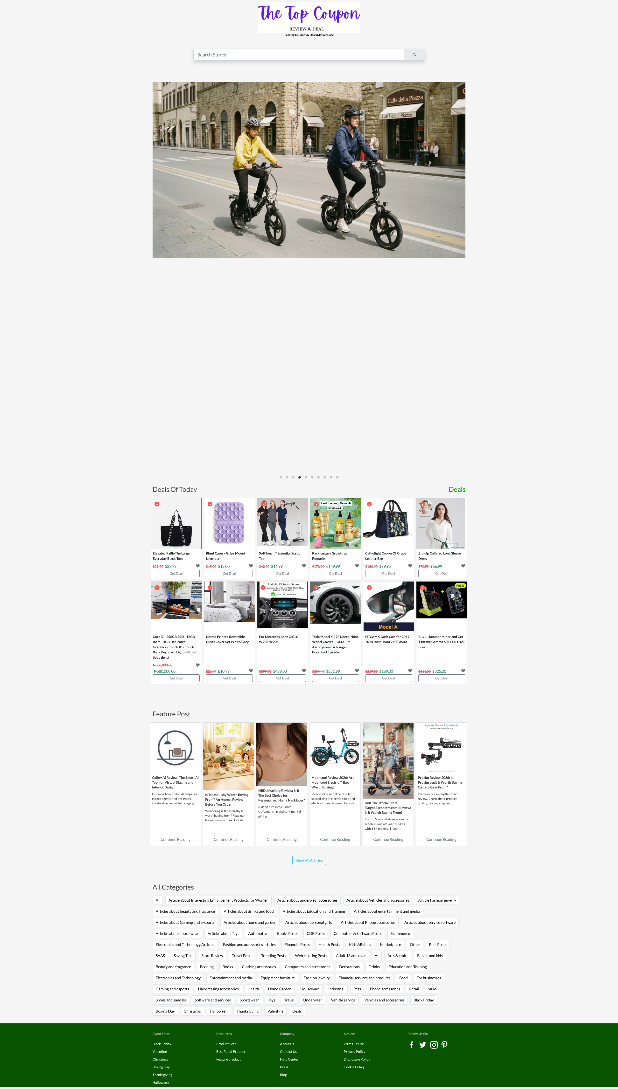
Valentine (275, 1011)
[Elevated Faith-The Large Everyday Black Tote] (176, 523)
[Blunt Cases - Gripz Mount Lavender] (229, 523)
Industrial (336, 988)
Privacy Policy (354, 1051)
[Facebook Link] (411, 1044)
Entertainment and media (231, 977)
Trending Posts (273, 955)
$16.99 (277, 566)
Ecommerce (400, 933)
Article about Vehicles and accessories (377, 900)
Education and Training (408, 966)
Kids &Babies (360, 944)
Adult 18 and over (351, 955)
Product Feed (226, 1044)
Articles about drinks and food (249, 911)
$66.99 (436, 566)
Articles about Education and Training (314, 911)
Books (228, 966)
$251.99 (333, 671)
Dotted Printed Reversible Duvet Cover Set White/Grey (227, 639)
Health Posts (329, 944)
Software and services (213, 1000)
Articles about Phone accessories (368, 922)
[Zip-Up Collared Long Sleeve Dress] (441, 523)
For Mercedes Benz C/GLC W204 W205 (278, 639)
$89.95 (385, 566)
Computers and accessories (307, 966)
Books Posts (287, 933)
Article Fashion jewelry (437, 900)
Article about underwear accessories (307, 900)
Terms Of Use (354, 1044)
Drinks (374, 966)
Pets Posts (438, 944)
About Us (287, 1044)
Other (415, 944)
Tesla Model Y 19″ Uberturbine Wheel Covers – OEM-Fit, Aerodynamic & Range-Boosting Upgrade (335, 644)
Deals (457, 489)
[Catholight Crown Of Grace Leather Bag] (388, 523)
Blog (283, 1075)
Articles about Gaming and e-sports (185, 922)
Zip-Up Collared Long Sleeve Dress (439, 556)
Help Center (289, 1059)
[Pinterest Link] (444, 1044)
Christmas (192, 1011)
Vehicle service (343, 1000)
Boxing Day (165, 1011)
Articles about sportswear (177, 933)
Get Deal (176, 573)
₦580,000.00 (165, 671)
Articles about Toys (223, 933)
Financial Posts (297, 944)
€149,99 (333, 566)
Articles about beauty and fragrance (185, 911)
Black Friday (424, 1000)
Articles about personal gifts (308, 922)
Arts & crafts (397, 955)
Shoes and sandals (171, 1000)
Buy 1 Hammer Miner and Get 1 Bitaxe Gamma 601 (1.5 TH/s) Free (441, 642)
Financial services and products (364, 977)
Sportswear (249, 1000)
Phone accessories (385, 988)
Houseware (309, 988)
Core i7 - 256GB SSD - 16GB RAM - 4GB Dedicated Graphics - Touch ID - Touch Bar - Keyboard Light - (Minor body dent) (175, 647)
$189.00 (386, 671)
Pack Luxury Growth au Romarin (330, 556)
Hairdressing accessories (218, 988)
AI (158, 900)
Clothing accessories (259, 966)
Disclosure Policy (357, 1059)
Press (284, 1067)
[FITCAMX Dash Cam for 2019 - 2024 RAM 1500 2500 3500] (388, 607)
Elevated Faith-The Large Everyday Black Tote (171, 556)
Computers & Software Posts (358, 933)
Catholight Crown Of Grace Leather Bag (385, 556)
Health (253, 988)
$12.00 (224, 566)
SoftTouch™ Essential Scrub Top (279, 556)
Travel (289, 1000)
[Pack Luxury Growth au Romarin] (335, 523)
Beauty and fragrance (173, 966)
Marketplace (390, 944)
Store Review (212, 955)
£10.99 (224, 671)
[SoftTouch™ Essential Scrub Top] (282, 523)
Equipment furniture (278, 977)
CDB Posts (316, 933)
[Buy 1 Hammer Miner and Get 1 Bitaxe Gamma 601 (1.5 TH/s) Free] (441, 607)
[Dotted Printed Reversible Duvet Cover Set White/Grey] (229, 607)
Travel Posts (242, 955)
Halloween (219, 1011)
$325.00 (439, 671)
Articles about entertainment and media (387, 911)
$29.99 (170, 566)
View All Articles (309, 860)
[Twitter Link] (423, 1044)
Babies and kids (430, 955)
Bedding (207, 966)
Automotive (258, 933)
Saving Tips (183, 955)
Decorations (349, 966)
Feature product (228, 1059)
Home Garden (279, 988)
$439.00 (280, 671)
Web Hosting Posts (311, 955)
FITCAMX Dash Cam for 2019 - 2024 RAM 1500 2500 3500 (388, 639)
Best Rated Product (230, 1051)
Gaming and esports (172, 988)
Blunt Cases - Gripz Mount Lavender (225, 556)
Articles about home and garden (250, 922)
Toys (271, 1000)
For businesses (429, 977)
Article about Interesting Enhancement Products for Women (218, 900)
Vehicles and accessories (384, 1000)
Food (403, 977)
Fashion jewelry (317, 977)
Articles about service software (430, 922)
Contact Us (288, 1051)
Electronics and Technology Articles (185, 944)
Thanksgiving (248, 1011)
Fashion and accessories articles (249, 944)
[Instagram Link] (434, 1044)
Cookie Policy (354, 1067)
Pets (357, 988)
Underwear (312, 1000)
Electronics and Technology (178, 977)
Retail (414, 988)
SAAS (160, 955)
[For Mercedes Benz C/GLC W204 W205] (282, 607)
